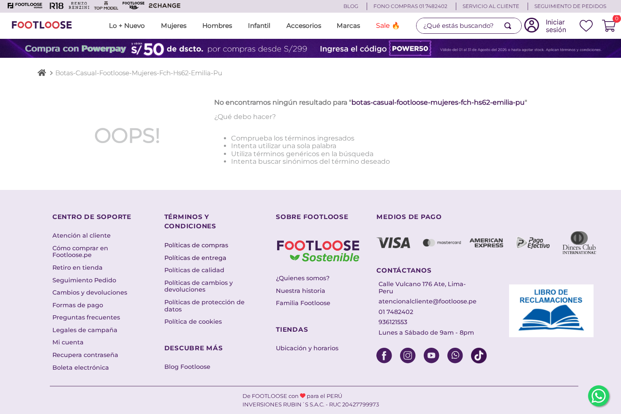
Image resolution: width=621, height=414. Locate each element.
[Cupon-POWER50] (310, 48)
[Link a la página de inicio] (42, 73)
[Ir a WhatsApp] (598, 395)
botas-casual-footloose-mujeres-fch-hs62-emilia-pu (138, 73)
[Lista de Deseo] (586, 26)
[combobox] (469, 26)
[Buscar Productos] (509, 25)
